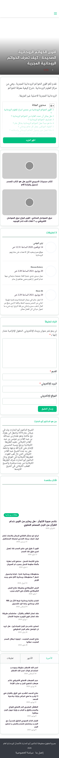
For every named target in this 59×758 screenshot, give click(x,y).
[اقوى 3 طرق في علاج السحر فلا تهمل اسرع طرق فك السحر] (49, 552)
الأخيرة (49, 658)
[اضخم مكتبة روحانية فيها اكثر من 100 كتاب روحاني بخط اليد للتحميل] (49, 604)
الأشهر (30, 658)
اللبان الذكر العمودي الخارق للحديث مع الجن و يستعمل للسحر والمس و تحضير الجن (21, 724)
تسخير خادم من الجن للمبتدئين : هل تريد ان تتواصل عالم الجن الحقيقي (21, 628)
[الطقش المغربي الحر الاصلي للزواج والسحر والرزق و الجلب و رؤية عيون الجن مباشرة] (48, 711)
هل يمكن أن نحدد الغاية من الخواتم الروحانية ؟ (31, 116)
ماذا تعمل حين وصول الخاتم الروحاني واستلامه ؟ (30, 130)
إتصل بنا (39, 753)
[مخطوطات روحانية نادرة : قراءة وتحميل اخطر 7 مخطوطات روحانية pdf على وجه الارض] (49, 578)
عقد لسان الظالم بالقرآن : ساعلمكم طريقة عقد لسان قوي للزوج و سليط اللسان (20, 615)
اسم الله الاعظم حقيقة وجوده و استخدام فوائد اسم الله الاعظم (24, 669)
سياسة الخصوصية (24, 753)
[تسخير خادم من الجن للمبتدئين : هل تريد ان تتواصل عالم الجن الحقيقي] (49, 630)
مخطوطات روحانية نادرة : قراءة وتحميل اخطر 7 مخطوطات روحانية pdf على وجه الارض (21, 577)
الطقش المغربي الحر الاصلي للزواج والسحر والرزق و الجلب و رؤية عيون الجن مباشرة (21, 710)
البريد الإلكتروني (48, 384)
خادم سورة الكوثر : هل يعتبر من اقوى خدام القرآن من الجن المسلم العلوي (33, 523)
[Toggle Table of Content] (50, 105)
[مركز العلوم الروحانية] (39, 5)
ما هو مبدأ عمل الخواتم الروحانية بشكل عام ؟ (32, 123)
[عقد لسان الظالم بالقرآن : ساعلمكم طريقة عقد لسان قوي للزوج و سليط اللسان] (49, 617)
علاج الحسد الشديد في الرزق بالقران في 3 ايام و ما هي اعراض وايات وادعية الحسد (20, 696)
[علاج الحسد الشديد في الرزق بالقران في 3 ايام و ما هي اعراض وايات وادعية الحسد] (48, 697)
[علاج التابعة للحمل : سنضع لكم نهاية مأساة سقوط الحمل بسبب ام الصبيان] (49, 565)
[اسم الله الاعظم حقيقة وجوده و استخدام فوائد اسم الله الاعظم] (48, 671)
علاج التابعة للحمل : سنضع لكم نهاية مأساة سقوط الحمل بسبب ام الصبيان (22, 563)
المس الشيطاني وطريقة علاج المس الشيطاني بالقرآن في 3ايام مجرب (23, 589)
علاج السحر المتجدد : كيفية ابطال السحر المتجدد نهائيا (21, 640)
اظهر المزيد (30, 140)
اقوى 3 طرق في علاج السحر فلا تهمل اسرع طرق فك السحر (22, 550)
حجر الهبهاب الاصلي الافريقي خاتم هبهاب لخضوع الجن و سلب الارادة (23, 682)
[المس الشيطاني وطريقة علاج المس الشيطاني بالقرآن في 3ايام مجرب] (49, 591)
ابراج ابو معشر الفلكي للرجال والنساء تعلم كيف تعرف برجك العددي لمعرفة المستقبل (20, 537)
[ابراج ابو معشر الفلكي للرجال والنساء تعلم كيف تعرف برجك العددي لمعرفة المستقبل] (49, 539)
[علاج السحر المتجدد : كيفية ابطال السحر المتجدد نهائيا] (49, 643)
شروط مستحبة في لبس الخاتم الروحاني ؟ (34, 133)
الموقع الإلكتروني (48, 396)
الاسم (53, 371)
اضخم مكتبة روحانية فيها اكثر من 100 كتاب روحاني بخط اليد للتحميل (22, 602)
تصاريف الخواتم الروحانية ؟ (40, 119)
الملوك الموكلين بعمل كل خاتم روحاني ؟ (35, 126)
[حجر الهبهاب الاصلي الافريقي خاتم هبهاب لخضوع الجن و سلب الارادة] (48, 684)
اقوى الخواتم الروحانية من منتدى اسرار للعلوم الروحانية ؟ (28, 111)
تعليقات (10, 658)
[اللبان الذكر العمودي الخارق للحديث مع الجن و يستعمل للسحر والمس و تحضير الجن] (48, 724)
